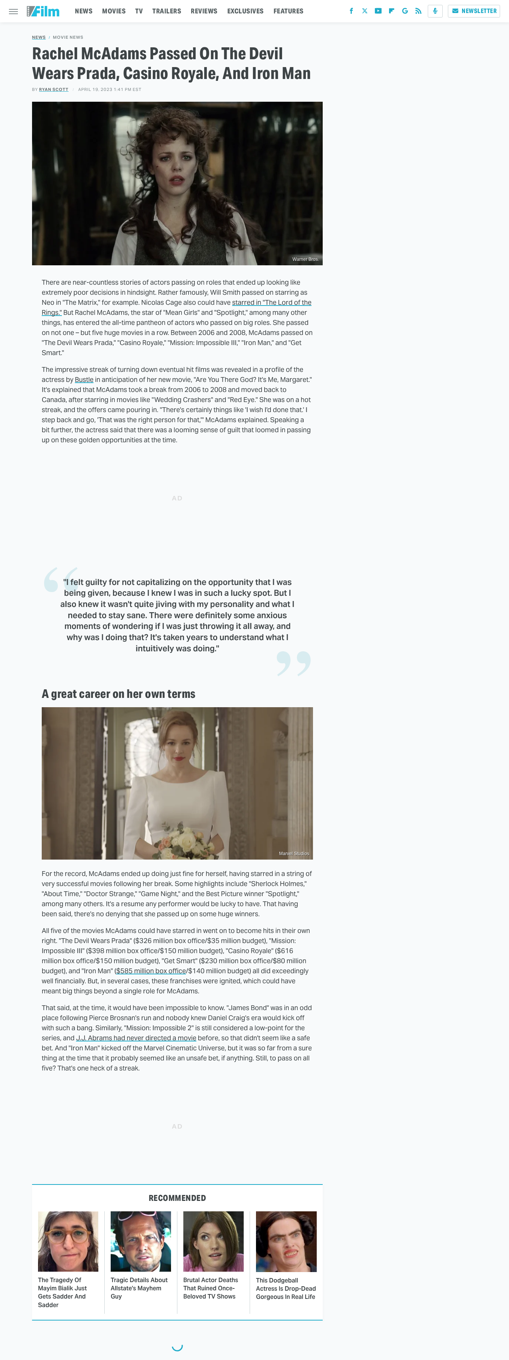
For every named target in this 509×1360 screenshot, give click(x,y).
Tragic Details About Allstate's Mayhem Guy (139, 1288)
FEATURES (289, 11)
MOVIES (114, 11)
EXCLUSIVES (245, 11)
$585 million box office (151, 971)
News (39, 37)
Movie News (68, 37)
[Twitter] (365, 12)
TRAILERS (166, 11)
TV (139, 11)
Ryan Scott (54, 89)
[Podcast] (435, 11)
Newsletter (479, 11)
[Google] (405, 12)
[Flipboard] (392, 12)
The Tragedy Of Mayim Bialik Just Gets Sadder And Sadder (62, 1292)
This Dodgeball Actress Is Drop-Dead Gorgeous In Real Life (286, 1289)
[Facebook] (351, 12)
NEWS (83, 11)
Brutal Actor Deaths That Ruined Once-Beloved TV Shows (210, 1288)
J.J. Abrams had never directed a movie (136, 1038)
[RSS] (418, 12)
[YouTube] (378, 12)
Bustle (84, 379)
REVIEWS (204, 11)
